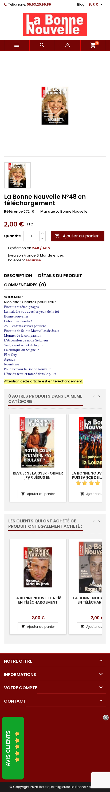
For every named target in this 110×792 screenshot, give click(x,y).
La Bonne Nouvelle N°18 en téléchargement (37, 600)
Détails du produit (60, 276)
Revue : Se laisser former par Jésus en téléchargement (38, 477)
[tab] (18, 276)
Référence (13, 211)
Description (18, 276)
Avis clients (8, 748)
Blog (81, 4)
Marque (47, 211)
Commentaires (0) (25, 285)
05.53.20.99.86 (39, 4)
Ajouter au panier (77, 236)
